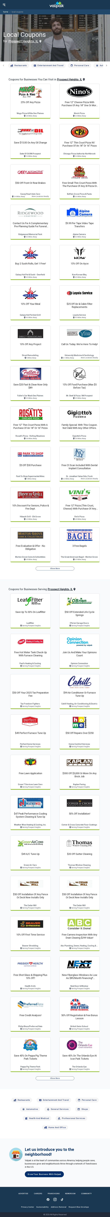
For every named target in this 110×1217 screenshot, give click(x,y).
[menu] (4, 5)
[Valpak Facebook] (48, 1199)
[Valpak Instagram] (55, 1199)
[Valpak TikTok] (62, 1199)
